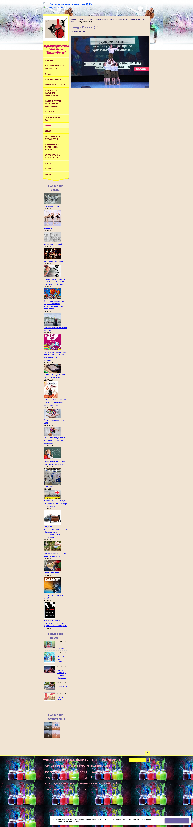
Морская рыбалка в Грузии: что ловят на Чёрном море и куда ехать (55, 503)
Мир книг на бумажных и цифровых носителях (54, 375)
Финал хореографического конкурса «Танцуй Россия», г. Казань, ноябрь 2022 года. (108, 20)
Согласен (177, 821)
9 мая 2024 (62, 686)
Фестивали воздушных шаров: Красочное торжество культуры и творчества (54, 305)
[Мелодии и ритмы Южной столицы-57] (56, 734)
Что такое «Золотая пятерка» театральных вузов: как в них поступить (55, 623)
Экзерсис (48, 228)
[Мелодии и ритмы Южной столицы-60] (48, 726)
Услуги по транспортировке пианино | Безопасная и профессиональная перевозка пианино (55, 531)
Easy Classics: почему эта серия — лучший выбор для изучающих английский (55, 356)
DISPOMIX (48, 486)
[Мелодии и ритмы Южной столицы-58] (48, 734)
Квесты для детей (52, 572)
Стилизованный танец (53, 261)
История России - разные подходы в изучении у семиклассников (55, 402)
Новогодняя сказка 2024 (62, 659)
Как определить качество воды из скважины (55, 554)
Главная (73, 19)
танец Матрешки (61, 646)
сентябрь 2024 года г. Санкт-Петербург (62, 674)
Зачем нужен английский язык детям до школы (54, 462)
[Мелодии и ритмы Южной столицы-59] (56, 726)
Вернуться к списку (79, 31)
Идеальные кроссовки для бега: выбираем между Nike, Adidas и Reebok (55, 281)
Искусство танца (51, 206)
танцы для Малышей (53, 244)
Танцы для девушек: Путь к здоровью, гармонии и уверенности (55, 440)
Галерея (82, 19)
